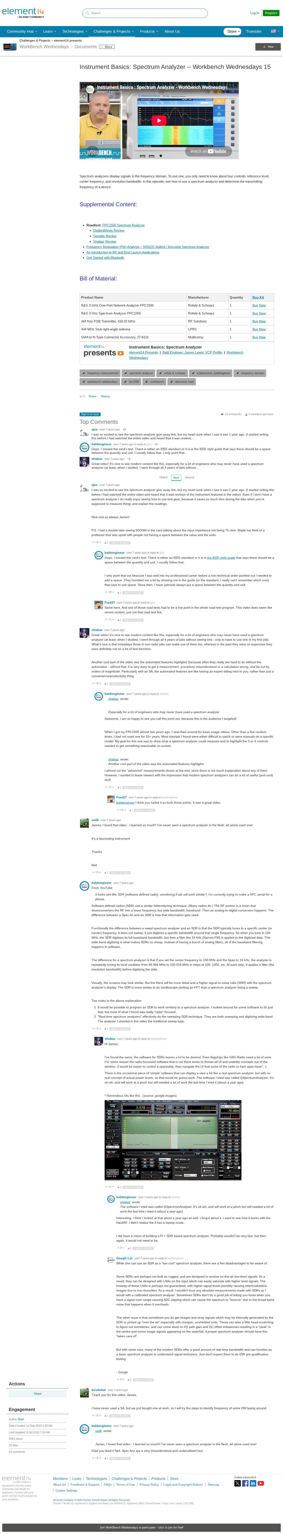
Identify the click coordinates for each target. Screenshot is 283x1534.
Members (60, 1479)
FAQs (108, 1484)
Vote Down (100, 542)
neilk (96, 820)
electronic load (184, 381)
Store (174, 1479)
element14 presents (68, 40)
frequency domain (252, 373)
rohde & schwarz (175, 373)
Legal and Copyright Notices (183, 1484)
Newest (189, 477)
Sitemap (213, 1484)
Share (37, 1393)
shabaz (97, 458)
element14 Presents (143, 352)
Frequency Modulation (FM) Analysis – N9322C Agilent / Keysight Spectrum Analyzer (147, 247)
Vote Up (93, 542)
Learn (76, 1479)
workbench (157, 381)
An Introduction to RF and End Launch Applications (122, 252)
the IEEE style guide (221, 557)
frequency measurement (102, 373)
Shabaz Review (104, 241)
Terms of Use (125, 1484)
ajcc (95, 429)
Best (176, 477)
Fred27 (110, 602)
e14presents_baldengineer (213, 373)
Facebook (245, 1483)
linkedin (253, 1483)
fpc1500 (134, 381)
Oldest (163, 477)
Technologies (96, 1479)
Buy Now (259, 305)
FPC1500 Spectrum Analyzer (123, 225)
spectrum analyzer (141, 373)
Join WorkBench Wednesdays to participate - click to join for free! (141, 1527)
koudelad (99, 1390)
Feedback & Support (85, 1484)
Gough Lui (124, 1258)
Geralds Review (105, 236)
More (108, 47)
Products (158, 1479)
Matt (21, 1419)
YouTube (261, 1483)
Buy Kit (258, 297)
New (270, 46)
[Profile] (273, 31)
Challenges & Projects (34, 40)
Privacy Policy (149, 1484)
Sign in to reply (90, 414)
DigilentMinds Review (108, 230)
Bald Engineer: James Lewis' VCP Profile (193, 352)
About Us (59, 1484)
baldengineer (102, 444)
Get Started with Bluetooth (105, 257)
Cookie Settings (66, 1490)
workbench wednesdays (102, 381)
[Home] (23, 13)
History (105, 396)
